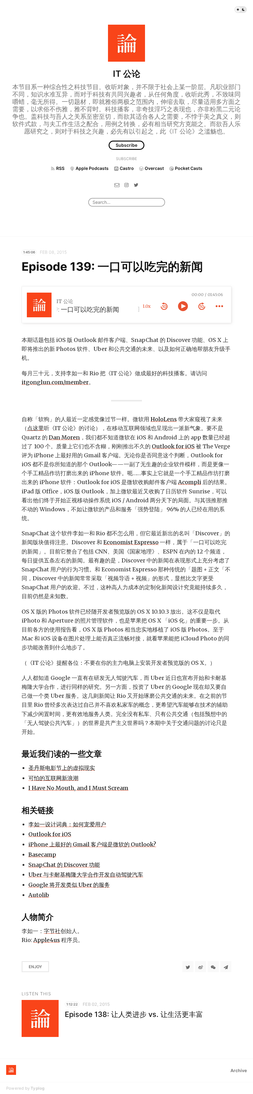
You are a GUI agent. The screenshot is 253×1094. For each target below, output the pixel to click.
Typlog (37, 1088)
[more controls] (219, 306)
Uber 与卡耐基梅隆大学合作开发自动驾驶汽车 (85, 874)
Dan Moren (64, 437)
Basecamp (42, 854)
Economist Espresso (131, 542)
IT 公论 (126, 73)
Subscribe (126, 145)
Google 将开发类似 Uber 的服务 (69, 884)
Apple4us (46, 940)
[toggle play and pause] (183, 306)
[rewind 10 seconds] (164, 306)
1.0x (147, 306)
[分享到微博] (200, 966)
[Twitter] (136, 184)
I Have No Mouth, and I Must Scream (78, 788)
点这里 (35, 428)
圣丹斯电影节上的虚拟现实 (61, 767)
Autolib (38, 895)
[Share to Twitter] (187, 966)
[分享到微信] (213, 966)
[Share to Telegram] (225, 966)
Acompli (189, 482)
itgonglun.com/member (55, 382)
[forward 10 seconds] (202, 306)
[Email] (116, 184)
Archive (238, 1070)
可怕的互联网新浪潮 (53, 778)
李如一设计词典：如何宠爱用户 (67, 824)
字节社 (52, 931)
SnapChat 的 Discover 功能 (64, 864)
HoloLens (164, 419)
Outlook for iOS (173, 446)
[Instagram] (126, 184)
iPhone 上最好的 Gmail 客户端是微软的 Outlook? (92, 844)
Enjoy (35, 966)
